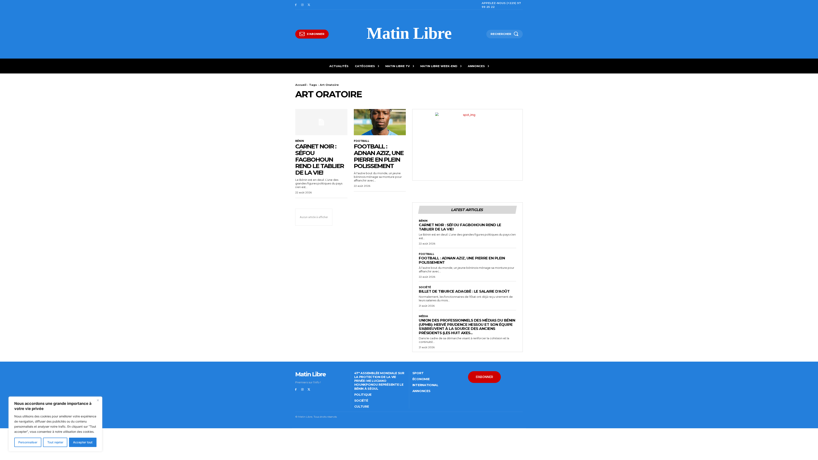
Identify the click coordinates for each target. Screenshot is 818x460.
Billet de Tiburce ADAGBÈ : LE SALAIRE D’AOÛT (464, 291)
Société (425, 287)
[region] (55, 424)
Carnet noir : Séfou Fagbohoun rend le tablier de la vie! (319, 159)
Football (361, 140)
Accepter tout (82, 442)
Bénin (299, 140)
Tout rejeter (55, 442)
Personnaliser (27, 442)
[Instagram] (302, 5)
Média (423, 316)
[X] (309, 5)
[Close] (97, 400)
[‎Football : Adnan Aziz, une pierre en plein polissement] (380, 122)
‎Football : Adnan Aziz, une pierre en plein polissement (378, 156)
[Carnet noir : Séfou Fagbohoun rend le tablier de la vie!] (321, 122)
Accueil (300, 84)
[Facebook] (296, 5)
